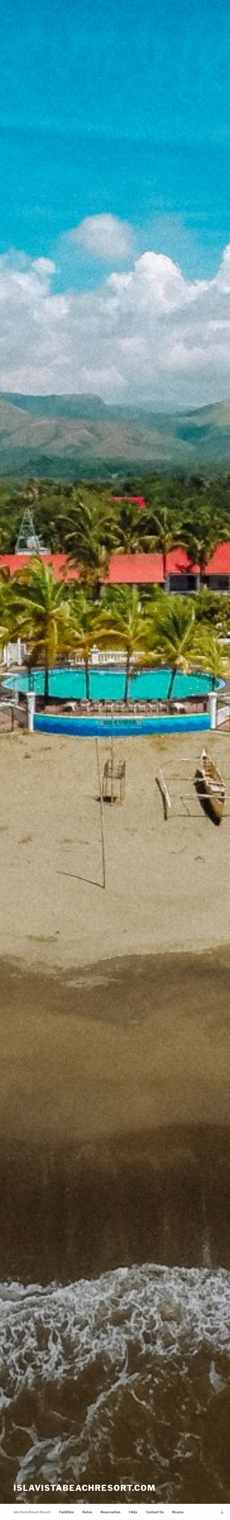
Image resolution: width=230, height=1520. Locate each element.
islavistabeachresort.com (84, 1488)
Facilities (66, 1512)
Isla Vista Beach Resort (32, 1512)
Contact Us (155, 1512)
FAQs (133, 1512)
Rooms (178, 1512)
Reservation (110, 1512)
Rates (87, 1512)
